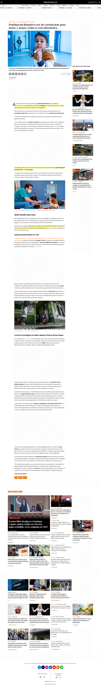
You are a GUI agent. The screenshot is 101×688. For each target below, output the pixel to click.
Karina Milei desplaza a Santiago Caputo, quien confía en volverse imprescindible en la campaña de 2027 (28, 524)
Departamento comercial (58, 674)
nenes (24, 477)
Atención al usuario (42, 674)
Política (39, 5)
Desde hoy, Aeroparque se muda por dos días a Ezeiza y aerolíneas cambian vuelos (60, 645)
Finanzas (46, 5)
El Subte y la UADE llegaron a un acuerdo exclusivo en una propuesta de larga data (83, 87)
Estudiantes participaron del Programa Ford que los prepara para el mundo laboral (17, 645)
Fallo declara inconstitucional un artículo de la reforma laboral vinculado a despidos (18, 561)
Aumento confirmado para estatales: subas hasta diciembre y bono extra (37, 596)
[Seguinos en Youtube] (54, 667)
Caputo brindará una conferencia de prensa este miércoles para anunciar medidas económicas (39, 536)
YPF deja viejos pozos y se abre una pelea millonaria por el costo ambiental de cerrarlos (82, 136)
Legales (58, 5)
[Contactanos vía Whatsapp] (44, 677)
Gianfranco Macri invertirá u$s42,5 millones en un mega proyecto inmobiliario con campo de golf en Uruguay (61, 562)
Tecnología (71, 5)
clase (20, 477)
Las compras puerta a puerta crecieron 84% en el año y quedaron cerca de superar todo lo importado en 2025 (18, 537)
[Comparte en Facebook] (10, 74)
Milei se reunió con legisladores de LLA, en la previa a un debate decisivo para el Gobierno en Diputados (61, 512)
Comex (77, 5)
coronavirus (19, 106)
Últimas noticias (25, 5)
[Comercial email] (56, 677)
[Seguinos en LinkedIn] (50, 667)
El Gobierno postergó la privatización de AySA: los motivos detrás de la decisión (60, 596)
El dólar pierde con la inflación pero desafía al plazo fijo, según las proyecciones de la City (18, 620)
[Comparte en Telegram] (22, 74)
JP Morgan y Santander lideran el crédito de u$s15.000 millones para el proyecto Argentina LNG (18, 596)
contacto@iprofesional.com (50, 684)
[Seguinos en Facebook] (39, 667)
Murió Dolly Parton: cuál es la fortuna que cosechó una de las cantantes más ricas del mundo (82, 111)
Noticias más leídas (15, 491)
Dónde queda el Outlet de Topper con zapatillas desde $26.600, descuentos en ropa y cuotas (82, 186)
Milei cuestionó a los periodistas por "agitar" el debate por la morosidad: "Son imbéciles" (61, 548)
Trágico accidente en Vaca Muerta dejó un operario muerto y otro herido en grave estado (60, 536)
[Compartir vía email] (25, 74)
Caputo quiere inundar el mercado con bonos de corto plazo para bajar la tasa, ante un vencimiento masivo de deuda (39, 562)
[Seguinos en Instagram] (47, 667)
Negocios (65, 5)
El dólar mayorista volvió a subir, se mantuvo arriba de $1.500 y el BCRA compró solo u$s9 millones (61, 620)
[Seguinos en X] (43, 667)
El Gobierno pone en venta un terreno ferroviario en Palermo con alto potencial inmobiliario (39, 645)
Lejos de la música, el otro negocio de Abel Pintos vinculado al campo (61, 607)
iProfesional (12, 22)
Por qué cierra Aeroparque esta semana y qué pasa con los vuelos (82, 161)
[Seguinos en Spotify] (61, 667)
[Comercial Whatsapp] (60, 677)
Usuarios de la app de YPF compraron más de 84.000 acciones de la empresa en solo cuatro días (82, 537)
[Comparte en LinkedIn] (19, 74)
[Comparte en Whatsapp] (16, 74)
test (55, 126)
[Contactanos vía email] (40, 677)
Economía (33, 5)
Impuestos (52, 5)
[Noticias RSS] (58, 667)
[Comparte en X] (13, 74)
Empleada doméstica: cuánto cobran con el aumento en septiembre (82, 620)
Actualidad (18, 22)
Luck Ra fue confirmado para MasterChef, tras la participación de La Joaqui (61, 632)
